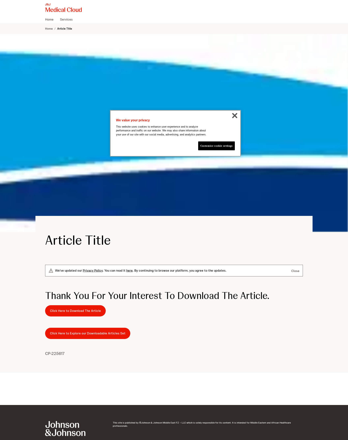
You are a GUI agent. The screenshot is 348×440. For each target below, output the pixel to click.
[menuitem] (51, 19)
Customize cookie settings (216, 145)
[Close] (235, 115)
